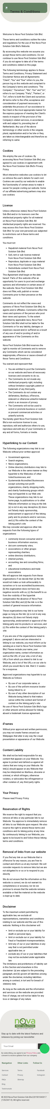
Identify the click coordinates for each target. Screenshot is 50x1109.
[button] (42, 8)
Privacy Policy (31, 1053)
